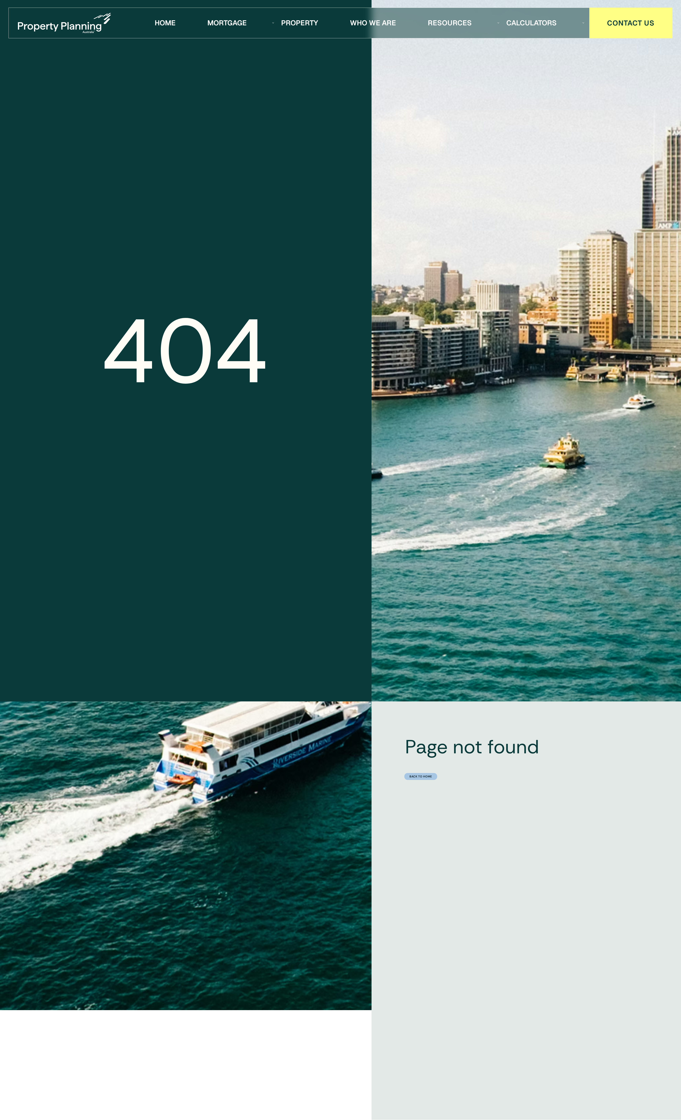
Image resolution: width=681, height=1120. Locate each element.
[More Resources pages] (498, 23)
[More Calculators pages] (583, 23)
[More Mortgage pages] (273, 23)
